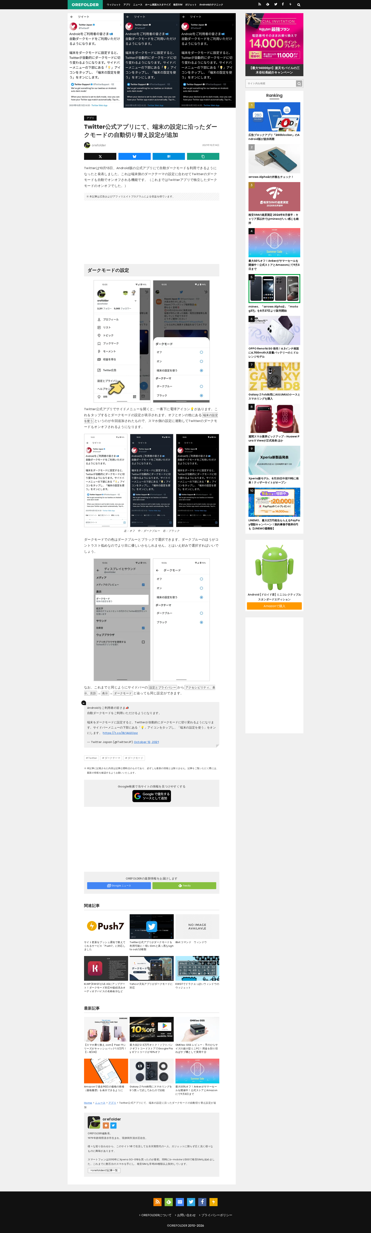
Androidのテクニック (211, 4)
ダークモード (135, 758)
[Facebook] (283, 4)
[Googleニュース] (180, 1202)
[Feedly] (267, 4)
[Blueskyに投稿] (134, 156)
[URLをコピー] (203, 156)
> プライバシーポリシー (215, 1215)
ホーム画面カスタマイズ (158, 4)
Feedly (187, 885)
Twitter (92, 758)
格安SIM (177, 4)
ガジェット (191, 4)
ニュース (137, 4)
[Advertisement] (151, 231)
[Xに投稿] (100, 156)
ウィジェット (114, 4)
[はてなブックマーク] (169, 156)
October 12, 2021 (146, 742)
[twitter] (275, 4)
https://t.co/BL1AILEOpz (120, 733)
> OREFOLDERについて (155, 1215)
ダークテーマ (112, 758)
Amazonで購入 (274, 606)
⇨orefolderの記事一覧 (104, 1170)
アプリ (126, 4)
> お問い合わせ (185, 1215)
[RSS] (259, 4)
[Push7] (290, 4)
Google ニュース (121, 885)
